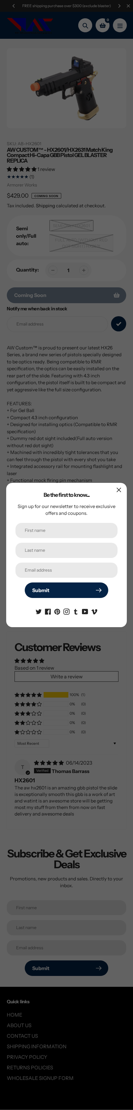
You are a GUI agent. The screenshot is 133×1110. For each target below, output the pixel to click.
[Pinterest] (57, 611)
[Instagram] (66, 611)
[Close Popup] (119, 490)
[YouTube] (85, 611)
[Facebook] (48, 611)
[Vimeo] (94, 611)
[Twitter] (39, 611)
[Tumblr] (76, 611)
